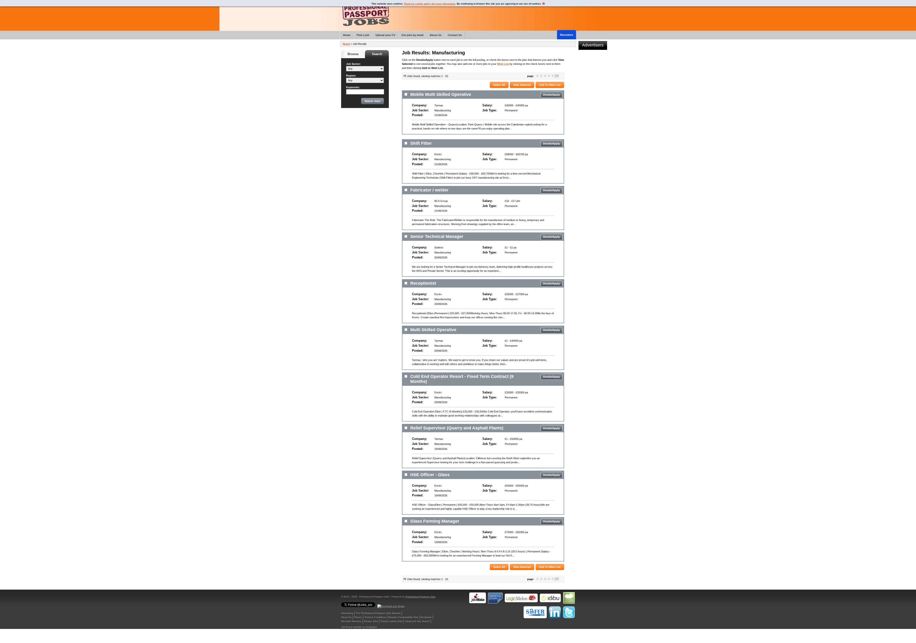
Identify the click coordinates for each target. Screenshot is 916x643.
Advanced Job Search (417, 621)
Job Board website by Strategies (359, 627)
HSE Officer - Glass (430, 474)
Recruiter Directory (351, 621)
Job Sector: (353, 63)
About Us (346, 617)
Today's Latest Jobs (391, 621)
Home (346, 43)
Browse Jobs (371, 621)
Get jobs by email (412, 35)
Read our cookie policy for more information (429, 3)
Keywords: (353, 87)
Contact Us (455, 35)
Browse (353, 54)
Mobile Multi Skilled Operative (440, 94)
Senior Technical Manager (436, 236)
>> (556, 75)
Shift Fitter (421, 143)
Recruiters (566, 34)
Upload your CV (385, 35)
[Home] (365, 14)
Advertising (347, 613)
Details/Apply (551, 94)
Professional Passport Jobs (420, 596)
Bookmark (426, 617)
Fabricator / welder (429, 190)
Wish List (503, 63)
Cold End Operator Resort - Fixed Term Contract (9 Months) (462, 379)
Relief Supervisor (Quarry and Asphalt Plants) (456, 428)
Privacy (358, 617)
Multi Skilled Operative (433, 329)
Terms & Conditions (375, 617)
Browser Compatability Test (403, 617)
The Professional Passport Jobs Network (378, 613)
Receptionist (423, 283)
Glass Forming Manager (434, 521)
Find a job (363, 35)
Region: (351, 75)
